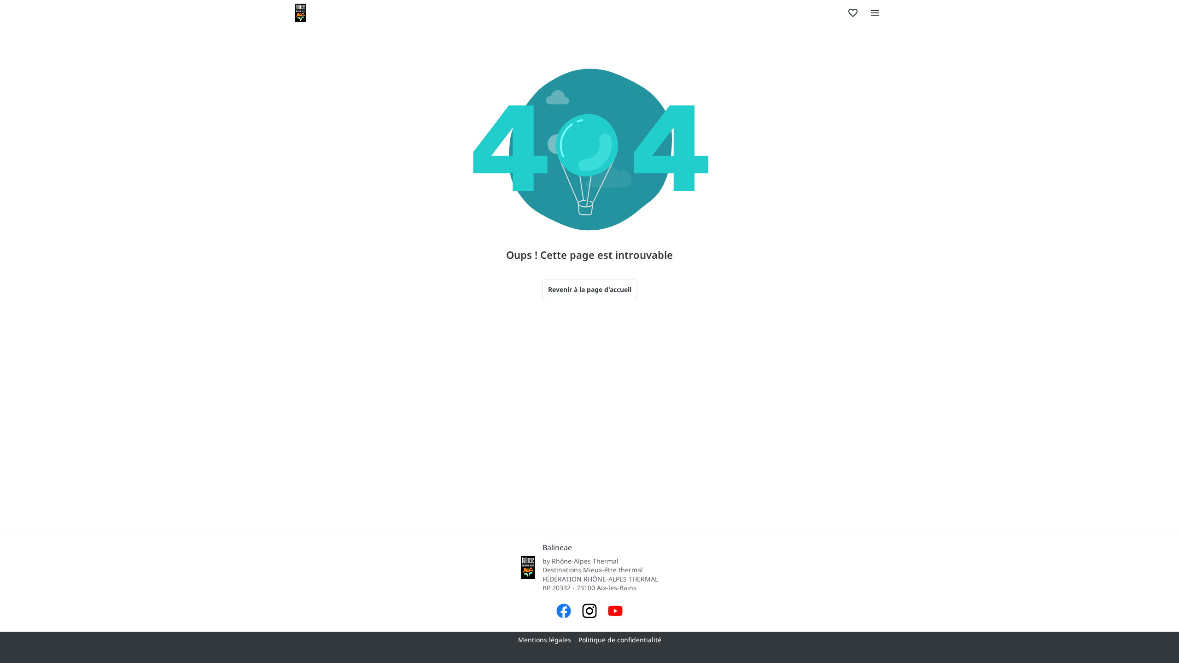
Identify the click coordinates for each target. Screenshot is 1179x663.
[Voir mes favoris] (853, 12)
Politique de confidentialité (619, 639)
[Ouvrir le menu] (875, 13)
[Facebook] (563, 612)
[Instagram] (589, 612)
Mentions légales (544, 639)
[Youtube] (615, 612)
